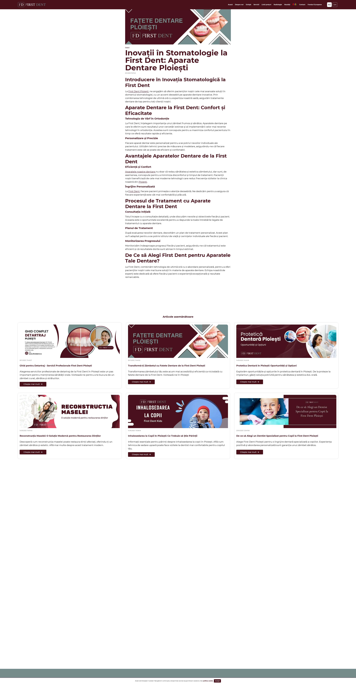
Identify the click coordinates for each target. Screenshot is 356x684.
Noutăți (287, 4)
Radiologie (278, 4)
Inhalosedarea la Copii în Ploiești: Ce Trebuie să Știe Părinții (162, 435)
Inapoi (127, 47)
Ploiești (143, 181)
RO (329, 5)
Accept (217, 681)
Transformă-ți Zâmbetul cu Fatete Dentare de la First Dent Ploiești (166, 365)
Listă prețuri (266, 4)
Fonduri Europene (315, 4)
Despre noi (239, 4)
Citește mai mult (32, 384)
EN (335, 5)
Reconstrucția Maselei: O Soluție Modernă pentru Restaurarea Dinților (60, 435)
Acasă (230, 4)
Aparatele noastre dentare (140, 171)
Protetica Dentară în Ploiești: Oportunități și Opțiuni (266, 365)
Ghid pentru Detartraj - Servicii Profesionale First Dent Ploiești (56, 365)
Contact (302, 4)
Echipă (248, 4)
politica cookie (208, 681)
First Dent (134, 191)
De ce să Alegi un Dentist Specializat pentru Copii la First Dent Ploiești (277, 435)
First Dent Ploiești (138, 91)
